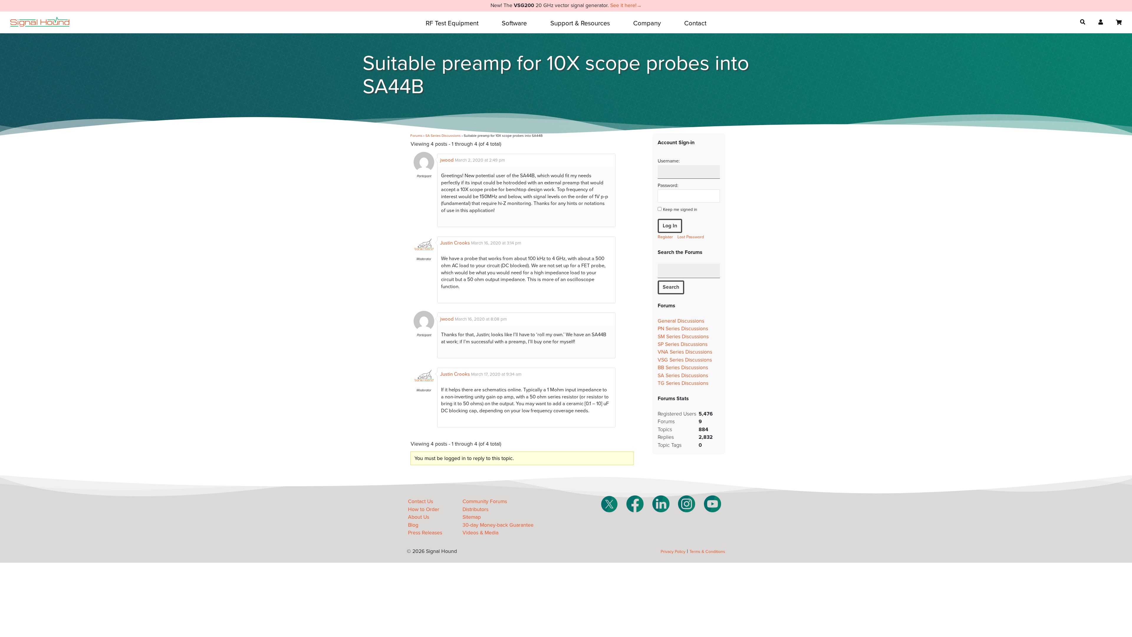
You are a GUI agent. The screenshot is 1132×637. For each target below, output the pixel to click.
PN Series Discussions (683, 329)
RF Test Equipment (452, 23)
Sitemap (472, 517)
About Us (418, 517)
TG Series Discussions (683, 383)
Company (647, 23)
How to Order (423, 509)
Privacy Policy (673, 551)
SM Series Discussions (683, 337)
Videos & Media (480, 533)
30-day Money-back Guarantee (498, 525)
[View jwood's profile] (424, 171)
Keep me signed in (680, 209)
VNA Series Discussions (685, 352)
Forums (416, 136)
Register (665, 236)
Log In (670, 226)
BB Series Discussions (683, 368)
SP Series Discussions (683, 344)
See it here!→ (626, 5)
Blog (413, 525)
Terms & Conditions (707, 551)
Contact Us (420, 501)
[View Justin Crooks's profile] (424, 254)
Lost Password (690, 236)
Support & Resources (580, 23)
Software (514, 23)
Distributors (475, 509)
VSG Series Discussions (685, 360)
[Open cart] (1119, 22)
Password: (668, 185)
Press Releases (425, 533)
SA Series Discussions (443, 136)
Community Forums (485, 501)
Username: (669, 161)
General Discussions (681, 321)
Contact (695, 23)
